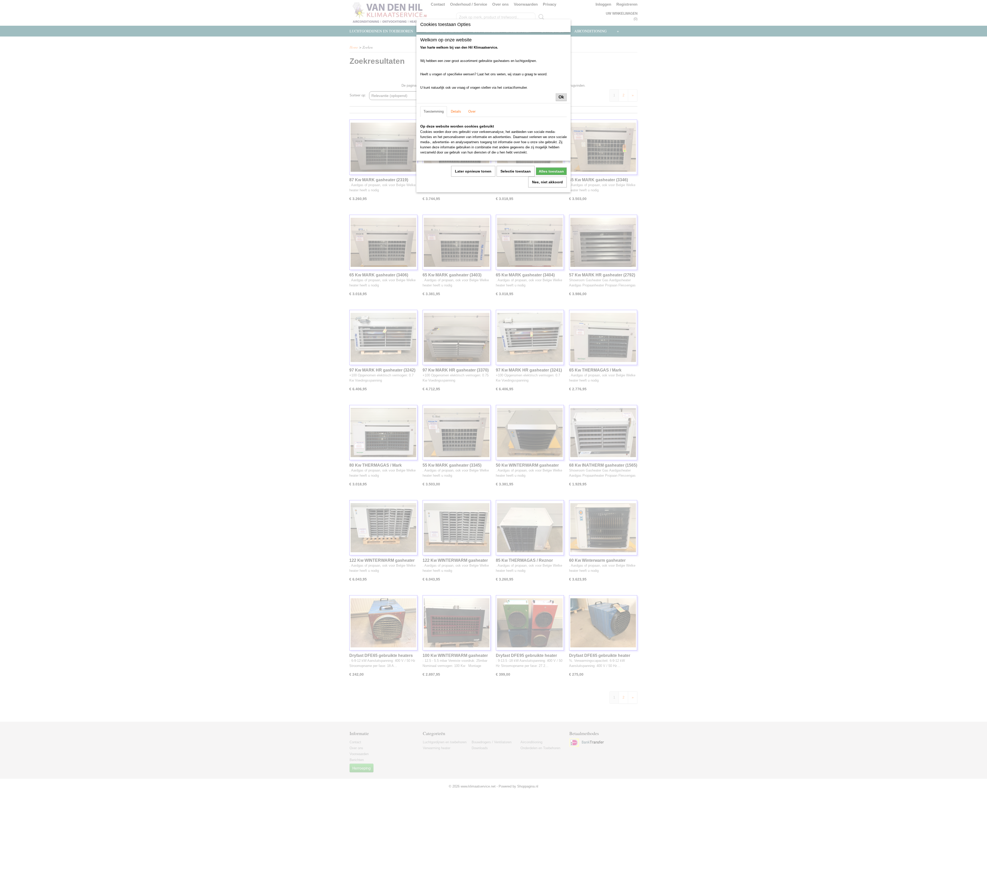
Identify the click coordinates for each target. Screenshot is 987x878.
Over (472, 111)
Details (456, 111)
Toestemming (434, 111)
